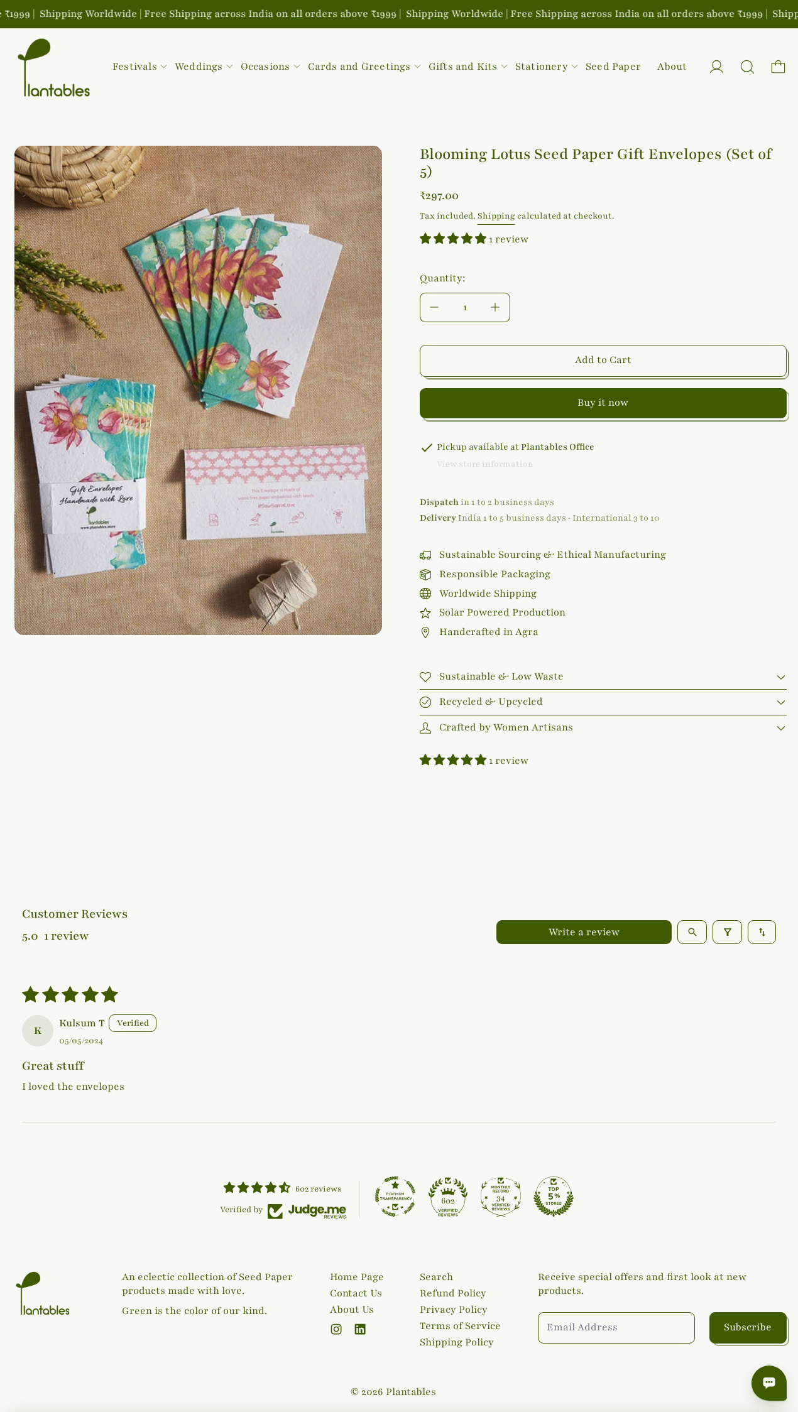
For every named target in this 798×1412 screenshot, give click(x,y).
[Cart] (778, 66)
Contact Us (356, 1293)
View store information (485, 464)
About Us (352, 1310)
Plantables (411, 1392)
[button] (747, 66)
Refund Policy (453, 1293)
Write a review (584, 932)
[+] (495, 307)
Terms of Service (460, 1326)
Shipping (496, 216)
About (672, 66)
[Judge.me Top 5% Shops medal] (553, 1196)
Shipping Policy (457, 1342)
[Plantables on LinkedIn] (360, 1329)
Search (436, 1277)
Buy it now (602, 403)
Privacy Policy (454, 1310)
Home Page (357, 1277)
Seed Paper (613, 66)
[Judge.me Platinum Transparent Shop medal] (395, 1196)
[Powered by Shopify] (716, 66)
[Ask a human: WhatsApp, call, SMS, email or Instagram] (769, 1383)
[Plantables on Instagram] (336, 1329)
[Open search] (692, 932)
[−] (434, 307)
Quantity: (443, 278)
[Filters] (727, 932)
